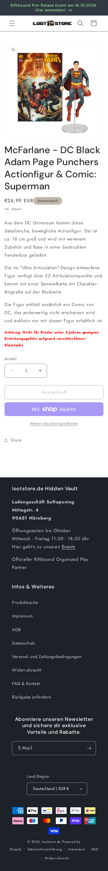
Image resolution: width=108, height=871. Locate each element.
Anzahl (10, 359)
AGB (16, 630)
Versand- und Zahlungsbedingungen (46, 657)
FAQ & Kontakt (26, 683)
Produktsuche (25, 602)
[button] (12, 23)
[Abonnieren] (89, 748)
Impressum (22, 616)
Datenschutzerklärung (45, 849)
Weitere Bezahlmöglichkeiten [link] (54, 423)
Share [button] (16, 440)
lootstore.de (51, 841)
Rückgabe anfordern (31, 697)
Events (68, 546)
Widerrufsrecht (26, 670)
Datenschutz (23, 643)
